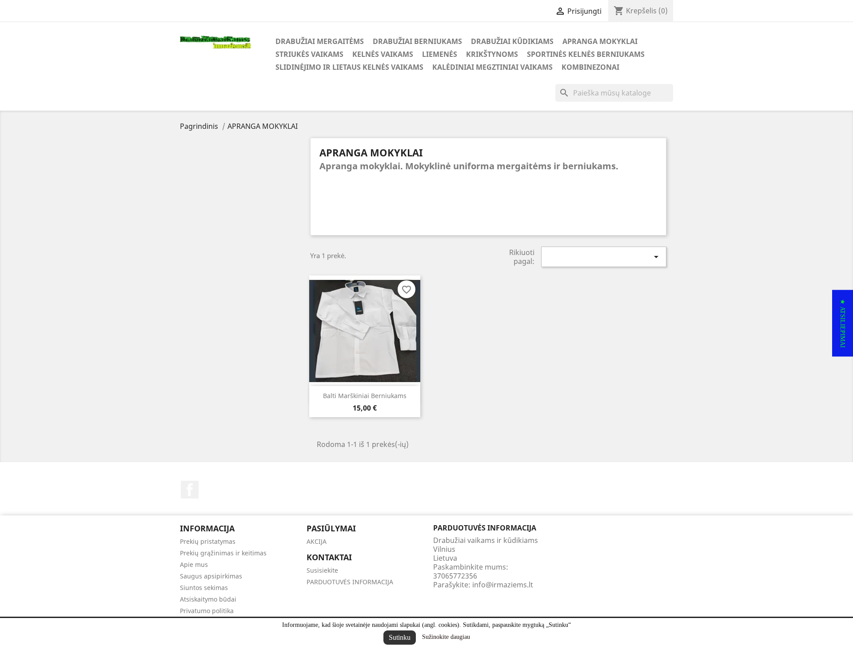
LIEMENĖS (439, 54)
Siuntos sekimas (204, 587)
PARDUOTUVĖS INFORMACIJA (350, 582)
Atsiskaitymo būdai (208, 599)
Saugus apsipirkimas (211, 576)
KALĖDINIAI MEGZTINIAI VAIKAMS (492, 67)
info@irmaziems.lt (502, 585)
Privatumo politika (207, 610)
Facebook (190, 489)
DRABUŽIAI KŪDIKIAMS (512, 41)
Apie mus (194, 564)
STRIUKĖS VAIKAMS (309, 54)
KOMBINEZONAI (590, 67)
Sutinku (400, 637)
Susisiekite (322, 570)
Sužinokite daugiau (446, 637)
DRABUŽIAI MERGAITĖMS (319, 41)
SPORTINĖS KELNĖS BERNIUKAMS (586, 54)
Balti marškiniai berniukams (365, 395)
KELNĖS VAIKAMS (382, 54)
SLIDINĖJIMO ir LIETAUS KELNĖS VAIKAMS (349, 67)
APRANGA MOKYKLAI (600, 41)
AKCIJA (317, 541)
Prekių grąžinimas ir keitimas (223, 553)
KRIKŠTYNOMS (492, 54)
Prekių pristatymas (207, 541)
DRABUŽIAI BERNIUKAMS (417, 41)
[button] (842, 323)
